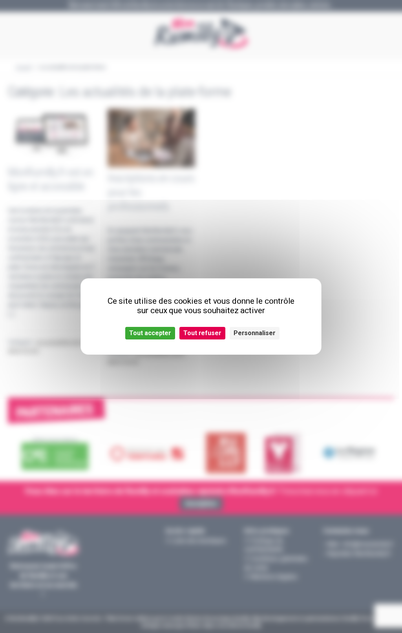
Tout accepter (150, 333)
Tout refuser (202, 333)
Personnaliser (255, 333)
